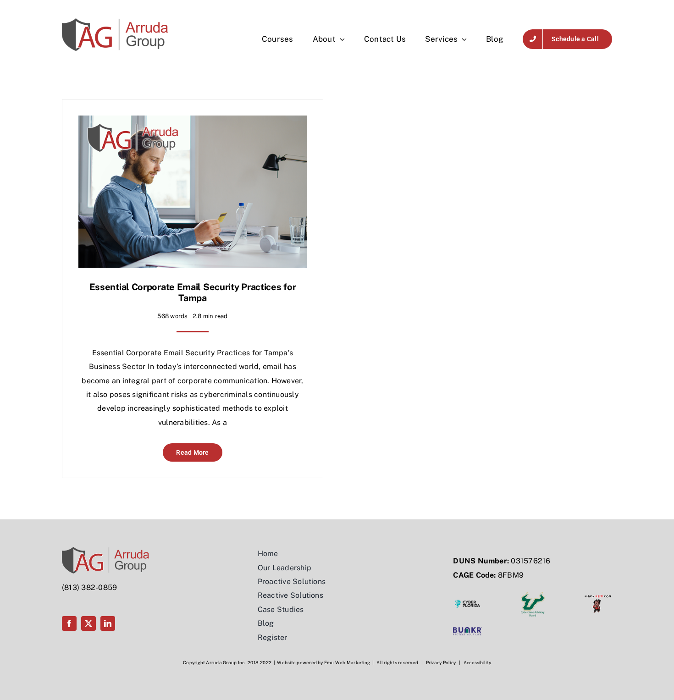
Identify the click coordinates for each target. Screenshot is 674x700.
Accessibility (477, 662)
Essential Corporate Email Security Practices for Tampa (192, 292)
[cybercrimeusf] (533, 593)
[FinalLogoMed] (115, 21)
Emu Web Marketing (347, 662)
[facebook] (69, 623)
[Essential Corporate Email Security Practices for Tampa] (192, 122)
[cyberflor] (467, 593)
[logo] (467, 630)
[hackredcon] (598, 593)
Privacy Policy (440, 662)
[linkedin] (107, 623)
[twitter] (88, 623)
